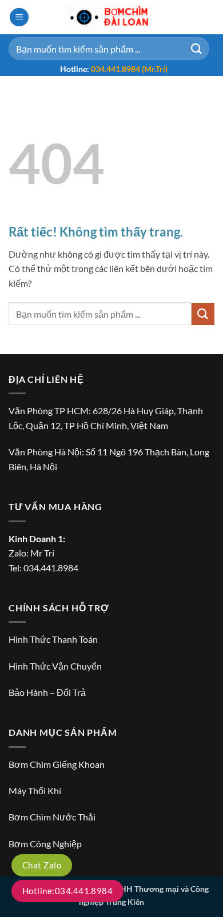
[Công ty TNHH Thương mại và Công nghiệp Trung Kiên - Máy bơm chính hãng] (111, 17)
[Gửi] (196, 48)
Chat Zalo (41, 865)
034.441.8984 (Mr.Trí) (129, 69)
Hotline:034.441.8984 (67, 891)
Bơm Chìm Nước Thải (52, 816)
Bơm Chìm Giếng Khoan (57, 764)
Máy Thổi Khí (35, 790)
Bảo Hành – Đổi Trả (47, 692)
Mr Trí (42, 552)
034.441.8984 (50, 567)
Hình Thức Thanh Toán (53, 639)
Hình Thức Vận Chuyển (55, 665)
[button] (19, 17)
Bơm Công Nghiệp (45, 843)
